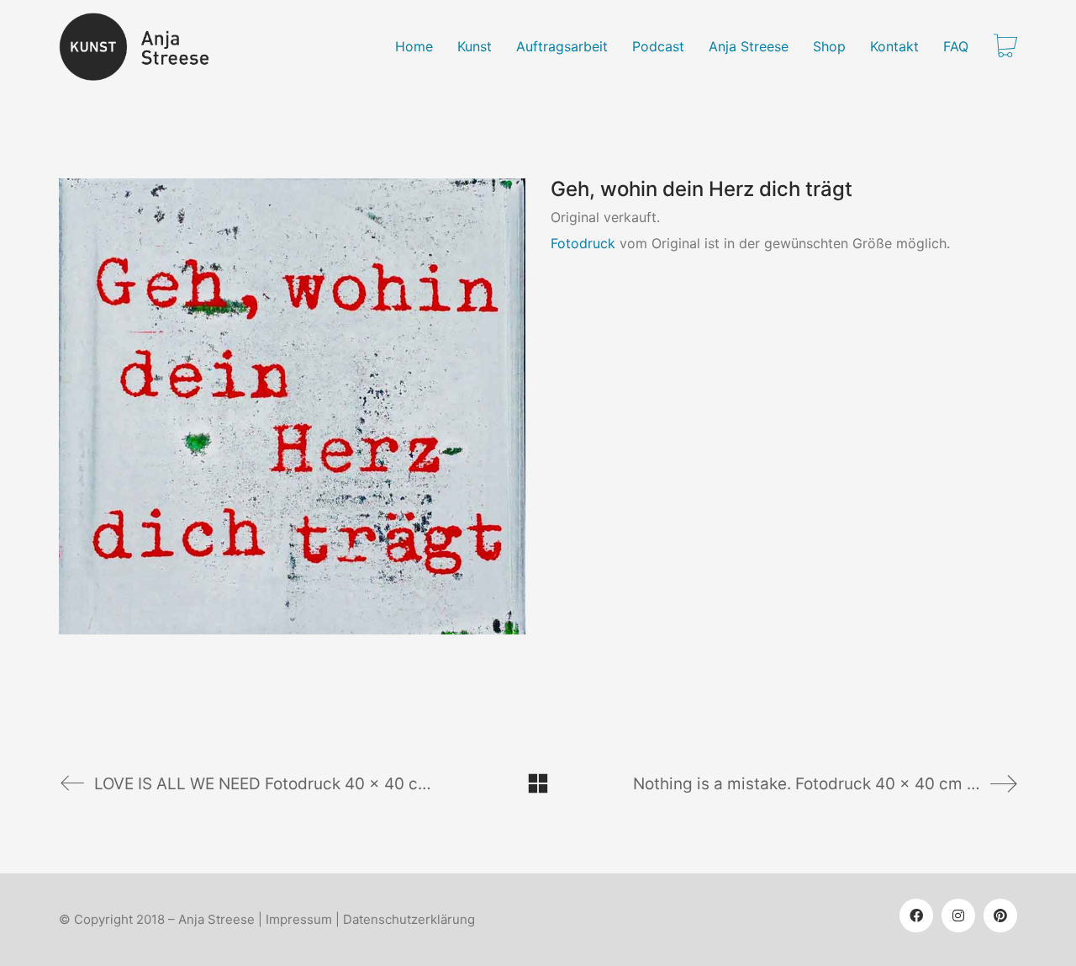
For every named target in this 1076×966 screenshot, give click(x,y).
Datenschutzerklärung (409, 919)
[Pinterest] (1000, 915)
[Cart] (1005, 47)
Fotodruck (583, 243)
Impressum (299, 919)
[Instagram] (958, 915)
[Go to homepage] (144, 47)
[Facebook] (916, 915)
